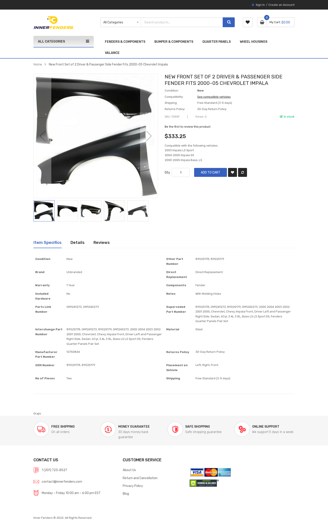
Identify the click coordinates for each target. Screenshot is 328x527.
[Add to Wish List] (232, 172)
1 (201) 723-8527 (54, 470)
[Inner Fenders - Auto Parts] (53, 22)
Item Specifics (47, 242)
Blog (126, 493)
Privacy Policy (133, 486)
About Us (129, 470)
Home (37, 64)
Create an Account (281, 4)
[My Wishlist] (248, 22)
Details (78, 242)
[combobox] (182, 22)
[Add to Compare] (242, 172)
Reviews (101, 242)
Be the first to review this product (187, 126)
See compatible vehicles (214, 96)
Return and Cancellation (140, 478)
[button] (42, 136)
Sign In (260, 4)
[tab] (47, 242)
